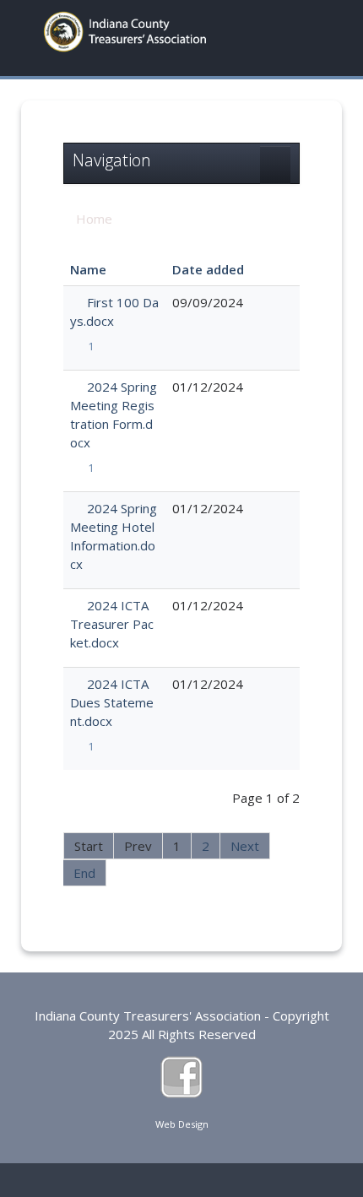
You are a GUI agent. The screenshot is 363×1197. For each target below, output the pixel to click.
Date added (208, 269)
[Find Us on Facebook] (181, 1075)
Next (244, 845)
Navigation (112, 160)
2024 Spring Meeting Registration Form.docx (113, 414)
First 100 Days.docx (114, 311)
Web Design (182, 1124)
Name (88, 269)
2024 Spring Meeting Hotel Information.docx (113, 536)
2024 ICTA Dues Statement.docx (112, 702)
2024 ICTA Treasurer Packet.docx (112, 624)
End (84, 872)
